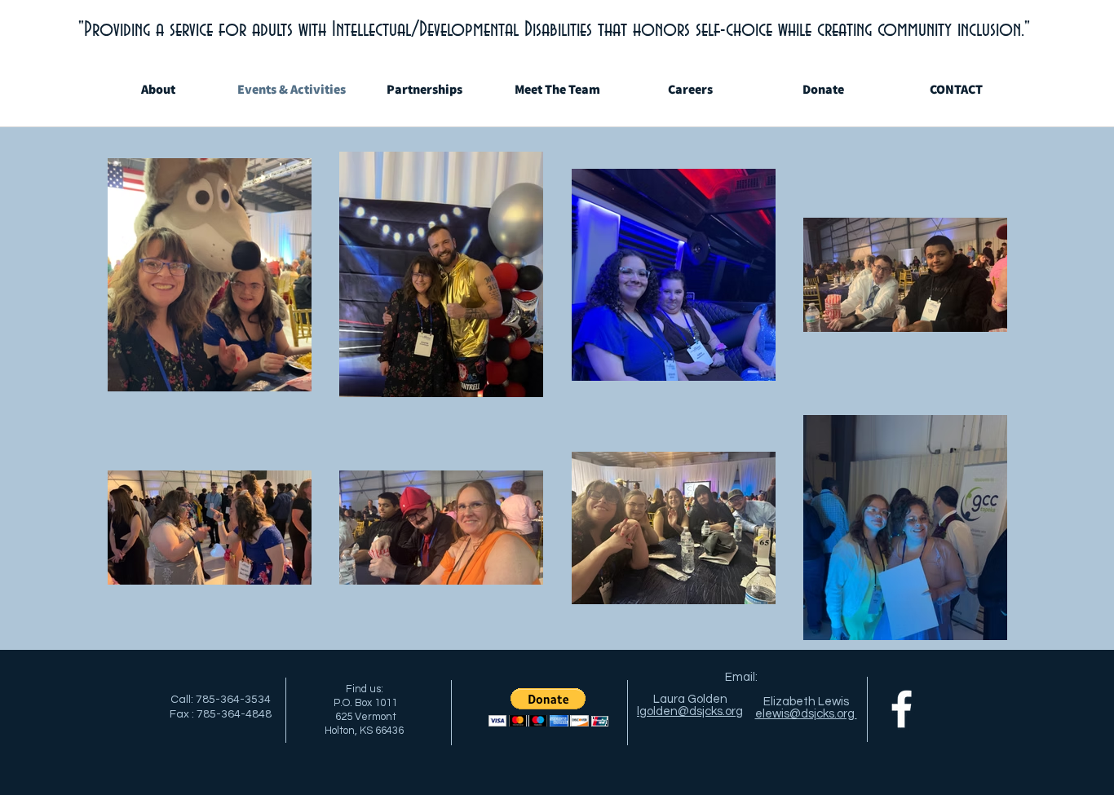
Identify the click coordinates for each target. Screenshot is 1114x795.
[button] (548, 707)
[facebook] (901, 709)
